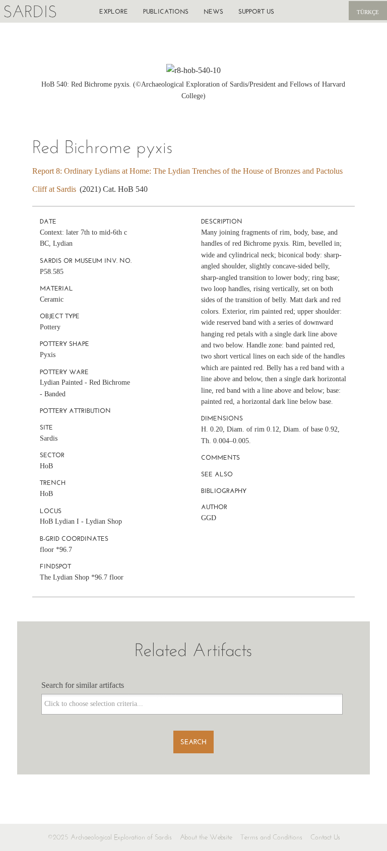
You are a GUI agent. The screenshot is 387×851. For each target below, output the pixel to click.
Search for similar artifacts (82, 685)
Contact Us (325, 837)
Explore (113, 11)
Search (193, 742)
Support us (256, 11)
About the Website (206, 837)
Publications (165, 11)
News (213, 11)
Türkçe (368, 12)
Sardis (30, 11)
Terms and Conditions (271, 837)
